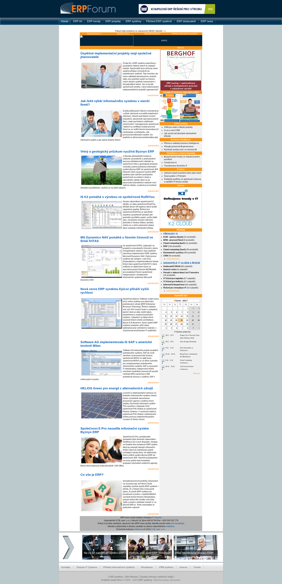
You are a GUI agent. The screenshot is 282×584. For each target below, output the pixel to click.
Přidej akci (196, 373)
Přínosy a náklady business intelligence (181, 143)
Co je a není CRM (172, 130)
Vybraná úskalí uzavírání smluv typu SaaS (182, 173)
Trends (197, 567)
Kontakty (65, 567)
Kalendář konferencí (152, 34)
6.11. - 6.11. (169, 360)
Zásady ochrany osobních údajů (156, 576)
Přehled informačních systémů (119, 567)
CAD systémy (116, 576)
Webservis (139, 529)
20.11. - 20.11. (170, 366)
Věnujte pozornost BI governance (179, 146)
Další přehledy (173, 259)
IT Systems (157, 517)
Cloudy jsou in (170, 162)
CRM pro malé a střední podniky (178, 127)
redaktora (170, 526)
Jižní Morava (131, 576)
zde (164, 31)
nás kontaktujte (177, 523)
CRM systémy (166, 567)
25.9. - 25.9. (169, 341)
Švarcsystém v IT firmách (175, 176)
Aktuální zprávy (123, 34)
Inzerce (183, 567)
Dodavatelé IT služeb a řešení (181, 263)
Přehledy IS (170, 234)
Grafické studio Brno (111, 580)
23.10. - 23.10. (170, 354)
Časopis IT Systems (87, 567)
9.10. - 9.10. (169, 348)
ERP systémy (145, 580)
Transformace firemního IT (175, 166)
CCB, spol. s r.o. (158, 529)
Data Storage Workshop (188, 341)
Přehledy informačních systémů (184, 34)
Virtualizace (147, 567)
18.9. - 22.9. (169, 335)
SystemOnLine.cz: (94, 34)
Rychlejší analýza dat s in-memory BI (180, 149)
